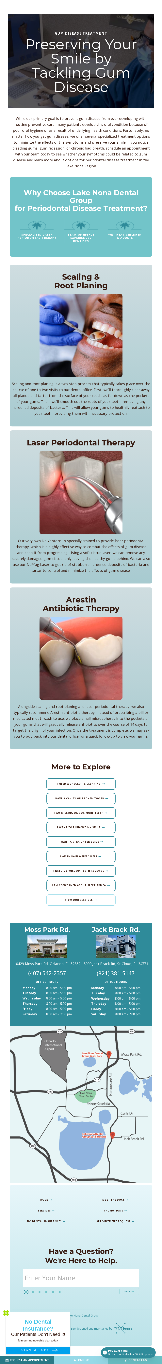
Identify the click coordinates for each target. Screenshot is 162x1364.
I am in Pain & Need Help (78, 856)
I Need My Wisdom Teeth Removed (79, 870)
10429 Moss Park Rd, (47, 964)
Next (127, 1291)
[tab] (26, 1292)
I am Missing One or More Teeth (79, 813)
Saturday (30, 1014)
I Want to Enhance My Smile (79, 827)
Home (44, 1199)
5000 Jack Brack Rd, (116, 964)
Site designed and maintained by (92, 1328)
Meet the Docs (113, 1199)
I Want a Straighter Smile (79, 841)
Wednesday (32, 998)
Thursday (30, 1003)
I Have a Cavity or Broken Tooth (79, 798)
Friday (27, 1009)
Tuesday (29, 993)
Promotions (114, 1210)
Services (45, 1210)
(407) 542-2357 (47, 973)
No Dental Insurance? (45, 1221)
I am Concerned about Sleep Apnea (79, 885)
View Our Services (79, 899)
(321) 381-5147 (116, 973)
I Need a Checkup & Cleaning (79, 783)
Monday (29, 988)
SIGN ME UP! (36, 1350)
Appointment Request (114, 1221)
